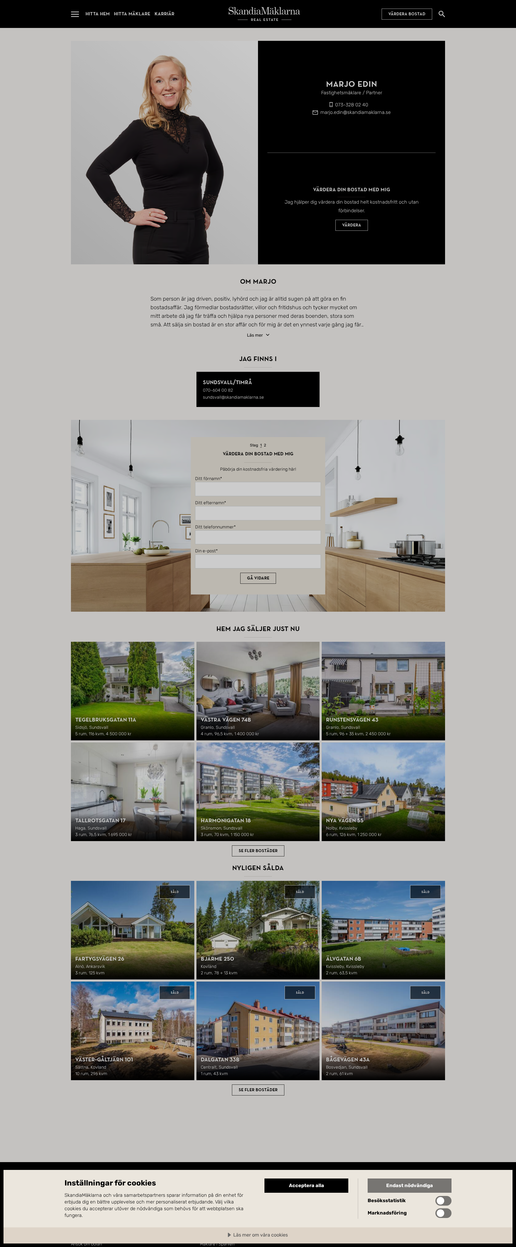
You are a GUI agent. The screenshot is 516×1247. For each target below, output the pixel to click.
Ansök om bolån (86, 1243)
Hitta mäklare (132, 13)
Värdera (351, 225)
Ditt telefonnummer (214, 527)
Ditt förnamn (207, 478)
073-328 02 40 (351, 105)
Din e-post (205, 551)
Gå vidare (258, 578)
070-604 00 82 (218, 390)
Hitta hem (97, 13)
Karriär (164, 13)
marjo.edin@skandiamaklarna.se (355, 112)
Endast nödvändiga (409, 1185)
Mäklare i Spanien (217, 1243)
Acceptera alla (306, 1185)
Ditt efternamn (209, 502)
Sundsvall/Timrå (227, 382)
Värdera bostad (406, 14)
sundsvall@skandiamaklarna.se (233, 397)
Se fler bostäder (258, 850)
